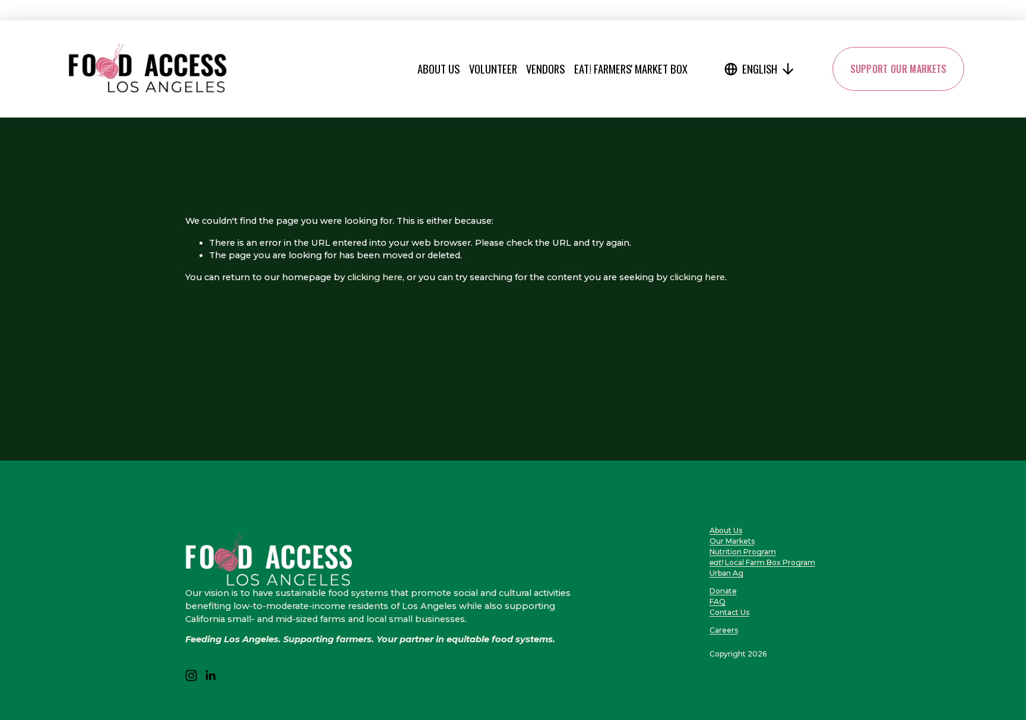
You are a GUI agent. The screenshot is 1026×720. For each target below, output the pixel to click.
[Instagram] (191, 675)
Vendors (545, 69)
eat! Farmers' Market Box (631, 69)
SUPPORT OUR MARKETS (898, 69)
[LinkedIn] (210, 675)
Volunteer (493, 69)
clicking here (375, 277)
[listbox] (760, 69)
